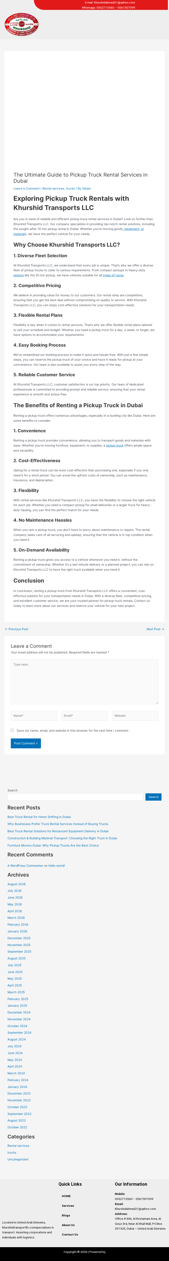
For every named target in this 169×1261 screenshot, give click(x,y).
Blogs (66, 1215)
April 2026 (14, 911)
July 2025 (14, 965)
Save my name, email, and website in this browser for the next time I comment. (73, 730)
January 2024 (17, 1087)
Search (12, 790)
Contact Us (70, 1234)
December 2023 (19, 1093)
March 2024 (16, 1073)
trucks (70, 188)
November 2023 (19, 1100)
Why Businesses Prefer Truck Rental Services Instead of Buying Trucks (57, 824)
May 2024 (14, 1060)
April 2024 (14, 1066)
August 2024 (16, 1039)
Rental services (53, 188)
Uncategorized (17, 1159)
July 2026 (14, 890)
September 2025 (19, 951)
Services (68, 1205)
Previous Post (16, 629)
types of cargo (113, 275)
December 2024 (19, 1012)
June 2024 (15, 1053)
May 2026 (14, 904)
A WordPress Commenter (25, 865)
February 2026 (17, 924)
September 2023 (19, 1114)
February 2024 (17, 1080)
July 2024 (14, 1046)
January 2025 (17, 1005)
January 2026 (17, 931)
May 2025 (14, 978)
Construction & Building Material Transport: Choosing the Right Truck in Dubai (62, 838)
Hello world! (56, 865)
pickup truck (114, 445)
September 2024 (19, 1032)
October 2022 (17, 1127)
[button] (105, 24)
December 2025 (18, 938)
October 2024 (17, 1026)
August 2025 (16, 958)
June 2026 (15, 897)
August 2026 (16, 884)
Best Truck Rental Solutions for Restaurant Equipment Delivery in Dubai (57, 831)
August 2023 (16, 1120)
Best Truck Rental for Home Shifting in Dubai (39, 817)
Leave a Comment (26, 188)
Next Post (155, 629)
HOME (66, 1196)
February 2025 (17, 999)
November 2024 (19, 1019)
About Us (68, 1225)
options (18, 275)
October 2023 (17, 1107)
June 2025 (14, 972)
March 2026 (16, 917)
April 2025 (14, 985)
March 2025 (16, 992)
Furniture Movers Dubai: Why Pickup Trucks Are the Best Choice (53, 845)
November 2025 (18, 945)
